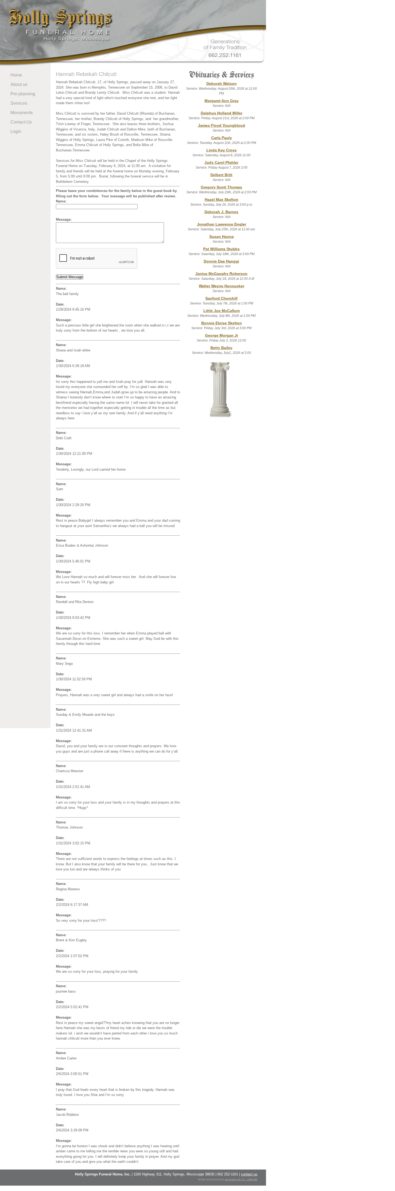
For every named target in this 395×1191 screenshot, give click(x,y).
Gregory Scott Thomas (221, 187)
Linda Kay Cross (221, 150)
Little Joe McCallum (221, 310)
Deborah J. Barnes (221, 212)
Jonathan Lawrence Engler (221, 224)
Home (16, 75)
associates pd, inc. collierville (241, 1179)
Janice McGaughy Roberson (221, 273)
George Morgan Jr (221, 335)
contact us (249, 1174)
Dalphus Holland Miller (221, 113)
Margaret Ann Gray (221, 101)
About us (18, 84)
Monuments (21, 112)
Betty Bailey (221, 348)
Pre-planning (22, 94)
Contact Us (21, 122)
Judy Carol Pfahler (221, 162)
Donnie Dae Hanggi (221, 261)
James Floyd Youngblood (221, 125)
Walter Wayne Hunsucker (221, 286)
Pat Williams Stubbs (221, 249)
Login (15, 131)
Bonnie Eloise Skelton (221, 323)
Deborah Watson (221, 83)
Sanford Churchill (221, 298)
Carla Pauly (221, 138)
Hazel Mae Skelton (221, 199)
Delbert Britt (221, 175)
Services (18, 103)
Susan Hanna (221, 236)
